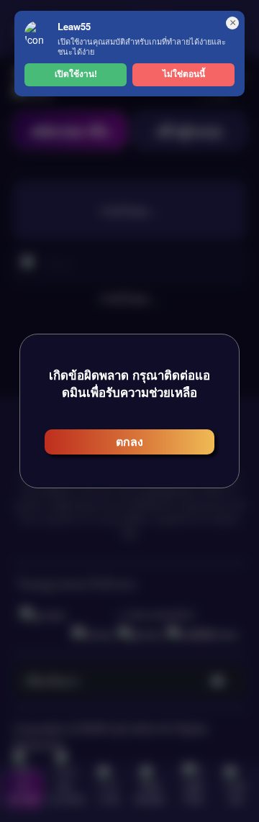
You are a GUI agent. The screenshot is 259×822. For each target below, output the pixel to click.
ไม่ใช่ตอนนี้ (184, 74)
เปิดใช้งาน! (76, 74)
